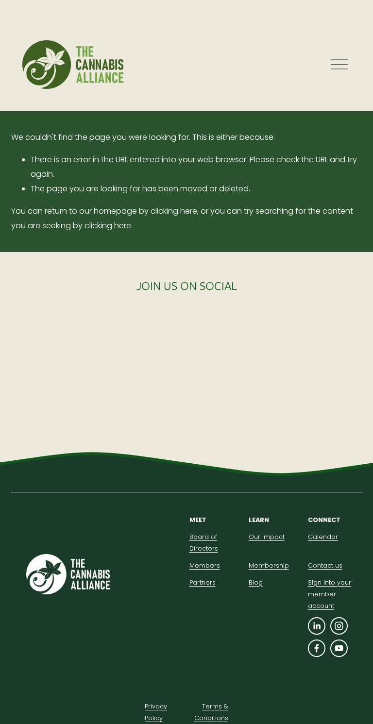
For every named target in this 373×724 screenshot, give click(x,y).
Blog (256, 582)
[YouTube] (339, 648)
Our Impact (267, 537)
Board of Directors (203, 543)
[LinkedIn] (316, 626)
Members (204, 565)
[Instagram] (339, 626)
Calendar (323, 537)
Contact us (325, 565)
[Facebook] (316, 648)
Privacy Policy (156, 712)
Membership (269, 565)
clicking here (174, 211)
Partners (202, 582)
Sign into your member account (329, 594)
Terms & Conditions (211, 712)
